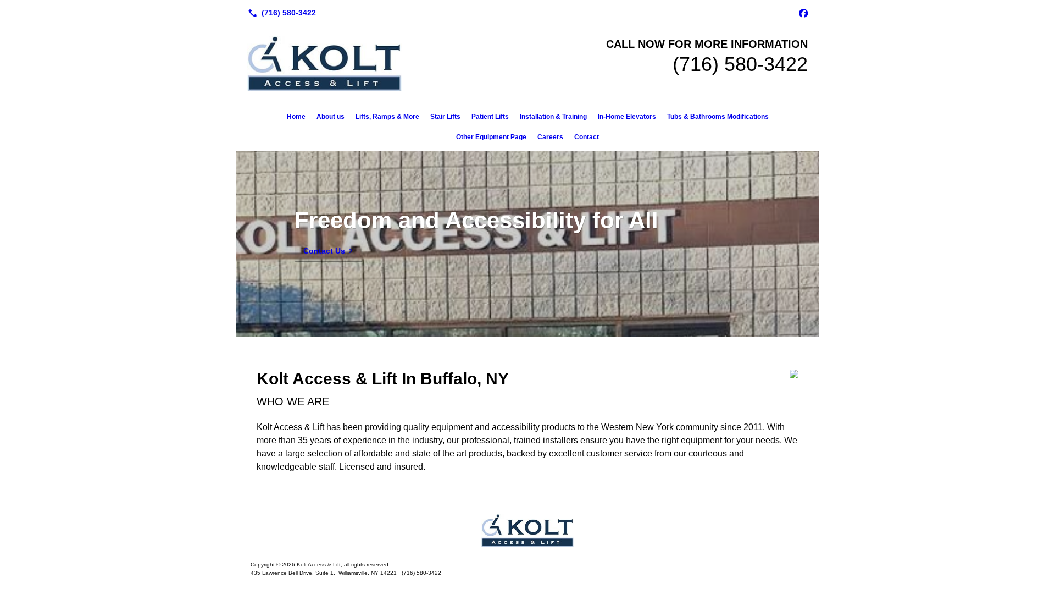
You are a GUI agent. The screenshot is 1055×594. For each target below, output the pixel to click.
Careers (550, 137)
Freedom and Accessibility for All (476, 220)
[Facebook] (803, 13)
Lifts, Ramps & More (387, 116)
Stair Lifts (445, 116)
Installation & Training (553, 116)
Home (296, 116)
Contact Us (324, 250)
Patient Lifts (490, 116)
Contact (586, 137)
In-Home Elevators (627, 116)
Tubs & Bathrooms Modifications (718, 116)
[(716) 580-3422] (280, 13)
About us (330, 116)
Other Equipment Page (491, 137)
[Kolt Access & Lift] (527, 531)
